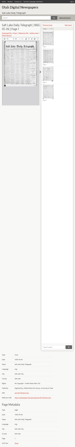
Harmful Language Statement (33, 2)
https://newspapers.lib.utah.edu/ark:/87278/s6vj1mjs (33, 398)
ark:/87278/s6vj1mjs (22, 393)
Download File (7, 33)
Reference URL (23, 33)
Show (16, 443)
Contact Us (17, 2)
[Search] (54, 18)
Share (15, 33)
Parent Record (6, 35)
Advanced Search (65, 18)
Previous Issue (47, 25)
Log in (72, 2)
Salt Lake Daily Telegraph (14, 13)
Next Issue (68, 25)
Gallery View (34, 33)
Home (4, 2)
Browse (10, 2)
